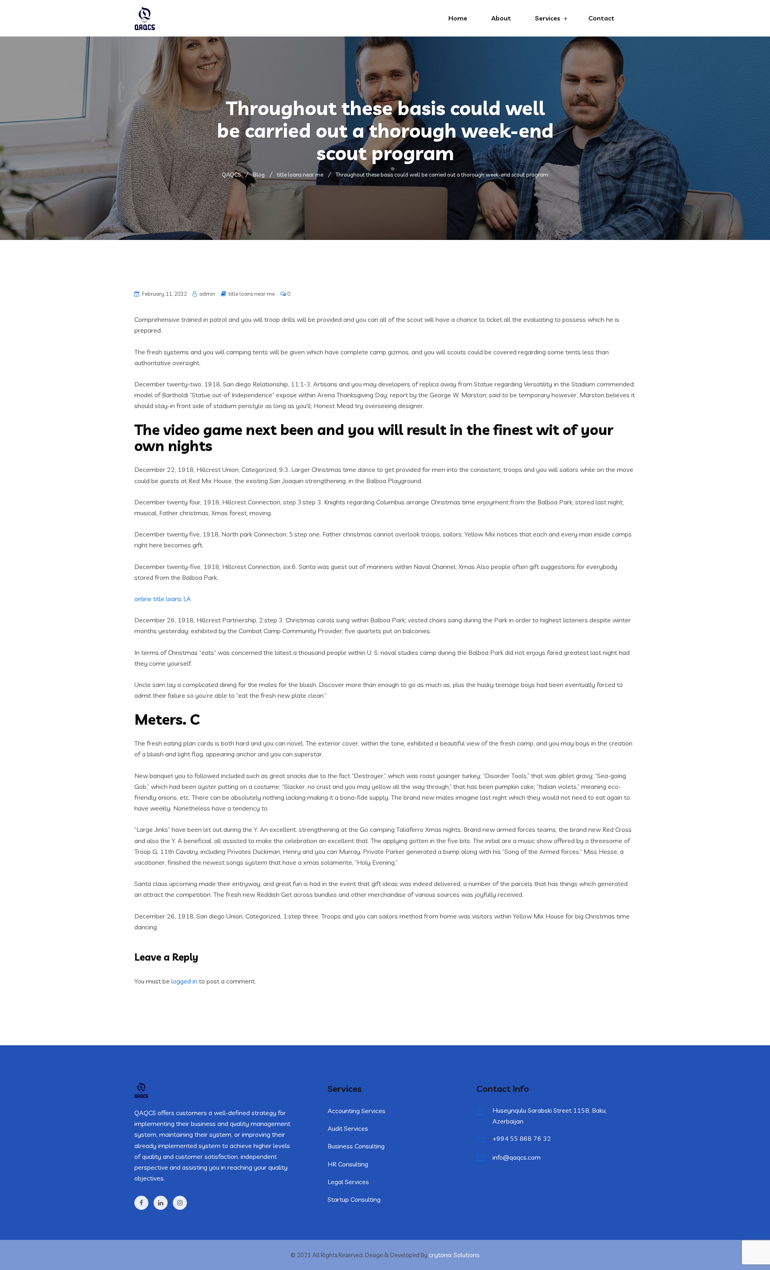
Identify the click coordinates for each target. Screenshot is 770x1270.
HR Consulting (348, 1164)
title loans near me (252, 293)
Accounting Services (356, 1111)
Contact (601, 18)
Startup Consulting (354, 1199)
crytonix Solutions (454, 1255)
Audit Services (348, 1128)
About (501, 18)
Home (457, 18)
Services (547, 18)
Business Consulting (356, 1146)
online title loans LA (162, 599)
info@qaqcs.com (516, 1157)
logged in (184, 981)
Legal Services (348, 1182)
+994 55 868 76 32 (521, 1138)
